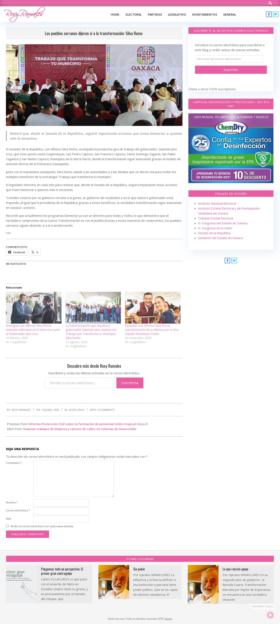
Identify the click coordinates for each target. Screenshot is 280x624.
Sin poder (139, 569)
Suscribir (231, 69)
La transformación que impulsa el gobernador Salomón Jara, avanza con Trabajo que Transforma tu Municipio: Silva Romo (91, 332)
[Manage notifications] (270, 615)
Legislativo (76, 410)
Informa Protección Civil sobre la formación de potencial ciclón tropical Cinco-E (88, 424)
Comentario (14, 463)
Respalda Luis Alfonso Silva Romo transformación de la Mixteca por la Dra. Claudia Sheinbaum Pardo (152, 330)
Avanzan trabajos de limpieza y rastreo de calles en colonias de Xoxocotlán (79, 429)
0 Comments (106, 410)
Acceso (168, 618)
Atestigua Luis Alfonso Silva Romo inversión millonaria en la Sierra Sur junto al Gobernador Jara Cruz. (33, 330)
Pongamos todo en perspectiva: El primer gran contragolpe (62, 571)
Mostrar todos (262, 606)
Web (8, 518)
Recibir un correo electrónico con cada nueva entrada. (42, 526)
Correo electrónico (18, 510)
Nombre (12, 502)
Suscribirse (129, 383)
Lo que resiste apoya (235, 569)
